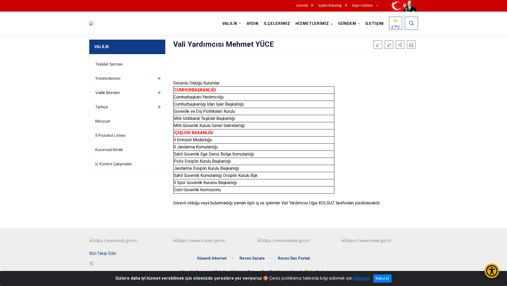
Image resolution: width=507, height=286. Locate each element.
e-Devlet (302, 5)
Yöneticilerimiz (108, 78)
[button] (400, 44)
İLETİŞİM (374, 23)
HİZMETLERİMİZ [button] (312, 23)
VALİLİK (101, 46)
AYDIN (253, 23)
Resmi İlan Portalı (294, 258)
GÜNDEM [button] (347, 23)
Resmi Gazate (252, 258)
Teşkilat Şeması (109, 64)
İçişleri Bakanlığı (330, 5)
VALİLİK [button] (229, 23)
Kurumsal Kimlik (109, 149)
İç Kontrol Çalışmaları (113, 164)
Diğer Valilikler (363, 5)
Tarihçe (101, 107)
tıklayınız (361, 278)
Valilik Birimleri (107, 92)
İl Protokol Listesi (110, 135)
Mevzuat (102, 121)
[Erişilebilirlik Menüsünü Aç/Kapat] (492, 271)
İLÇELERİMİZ (277, 23)
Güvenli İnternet (212, 258)
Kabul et (382, 278)
